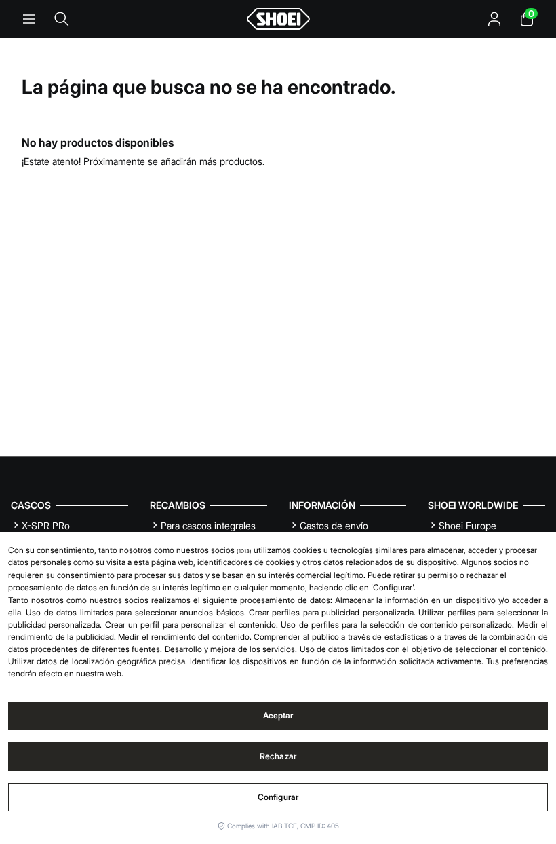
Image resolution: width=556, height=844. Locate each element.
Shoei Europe (467, 525)
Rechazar (278, 756)
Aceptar (278, 715)
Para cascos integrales (208, 525)
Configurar (278, 797)
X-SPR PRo (46, 525)
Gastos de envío (334, 525)
